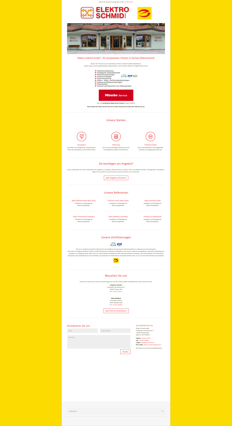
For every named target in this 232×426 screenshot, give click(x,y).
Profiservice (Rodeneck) (152, 216)
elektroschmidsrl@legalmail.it (152, 345)
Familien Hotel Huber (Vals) (118, 200)
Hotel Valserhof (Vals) (152, 200)
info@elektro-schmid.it (147, 342)
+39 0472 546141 (128, 2)
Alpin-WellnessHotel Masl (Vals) (84, 200)
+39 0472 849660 (117, 305)
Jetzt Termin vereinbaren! (116, 311)
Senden (125, 351)
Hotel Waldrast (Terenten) (118, 216)
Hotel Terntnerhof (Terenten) (84, 216)
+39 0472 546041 (144, 340)
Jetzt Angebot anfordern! (116, 178)
